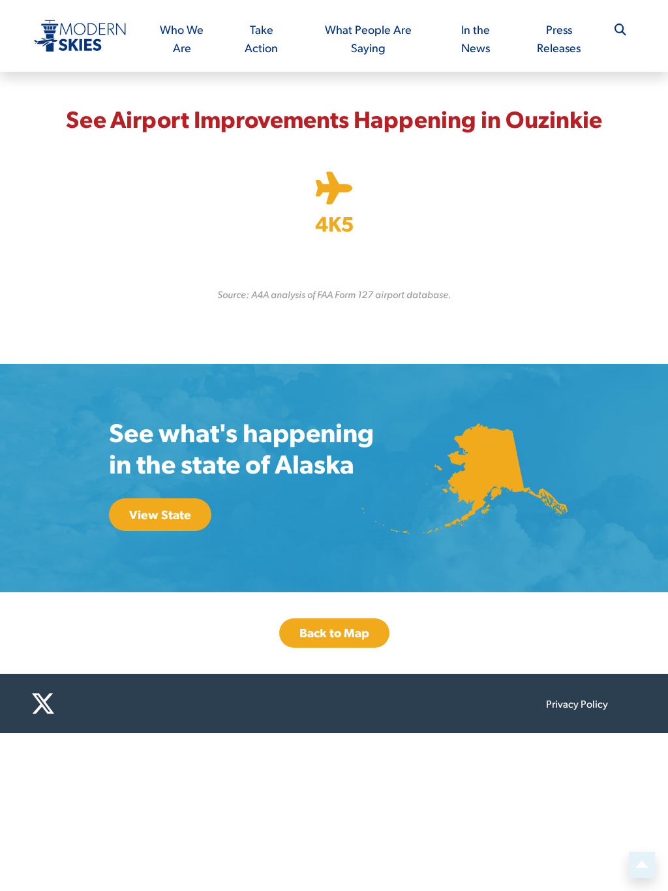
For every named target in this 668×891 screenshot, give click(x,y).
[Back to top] (642, 865)
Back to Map (334, 632)
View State (160, 514)
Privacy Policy (577, 703)
